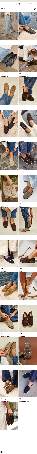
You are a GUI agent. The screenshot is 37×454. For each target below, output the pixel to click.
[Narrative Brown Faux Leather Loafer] (27, 26)
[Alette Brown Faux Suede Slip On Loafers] (27, 156)
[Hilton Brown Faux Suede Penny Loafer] (27, 318)
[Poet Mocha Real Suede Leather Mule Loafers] (27, 188)
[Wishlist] (33, 3)
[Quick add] (17, 38)
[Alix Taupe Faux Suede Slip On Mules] (27, 351)
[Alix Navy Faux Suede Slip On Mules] (27, 383)
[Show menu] (1, 3)
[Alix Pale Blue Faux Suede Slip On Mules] (27, 58)
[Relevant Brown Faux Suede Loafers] (27, 123)
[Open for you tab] (1, 452)
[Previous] (1, 0)
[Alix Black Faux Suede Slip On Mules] (27, 416)
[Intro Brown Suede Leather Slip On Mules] (27, 91)
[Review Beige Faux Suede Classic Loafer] (27, 286)
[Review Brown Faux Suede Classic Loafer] (27, 253)
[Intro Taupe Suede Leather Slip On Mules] (27, 221)
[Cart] (35, 3)
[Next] (35, 0)
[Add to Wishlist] (17, 13)
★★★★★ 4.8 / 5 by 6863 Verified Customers (18, 0)
